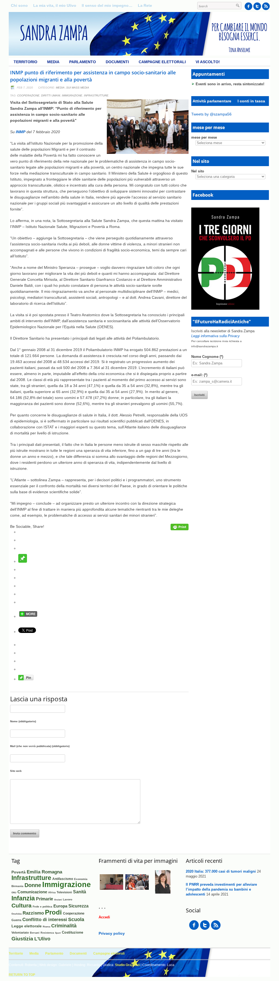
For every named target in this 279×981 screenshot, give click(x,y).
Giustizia (22, 939)
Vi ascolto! (208, 62)
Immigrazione (72, 95)
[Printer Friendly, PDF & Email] (180, 529)
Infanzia (23, 898)
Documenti (117, 62)
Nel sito (197, 171)
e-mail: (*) (199, 375)
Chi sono (19, 5)
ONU (13, 892)
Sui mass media (77, 87)
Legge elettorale (26, 926)
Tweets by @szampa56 (211, 114)
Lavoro (67, 899)
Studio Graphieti (127, 965)
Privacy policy (112, 933)
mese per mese (204, 137)
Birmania (17, 886)
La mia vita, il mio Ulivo (54, 5)
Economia (80, 879)
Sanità (79, 891)
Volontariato (20, 932)
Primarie (44, 899)
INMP (20, 132)
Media (53, 62)
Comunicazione (32, 891)
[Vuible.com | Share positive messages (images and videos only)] (22, 561)
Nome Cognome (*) (207, 357)
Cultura (21, 905)
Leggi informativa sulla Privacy (215, 336)
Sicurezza (78, 906)
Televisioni (64, 892)
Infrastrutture (96, 95)
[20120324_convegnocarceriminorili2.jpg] (111, 892)
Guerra (16, 920)
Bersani (35, 932)
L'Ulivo (42, 939)
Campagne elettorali (162, 62)
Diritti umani (50, 95)
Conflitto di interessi (44, 919)
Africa (52, 892)
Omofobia (16, 914)
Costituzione (72, 932)
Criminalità (64, 925)
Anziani (58, 899)
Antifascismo (62, 879)
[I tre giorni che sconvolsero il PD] (225, 308)
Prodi (53, 912)
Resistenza (47, 932)
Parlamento (82, 62)
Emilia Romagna (44, 872)
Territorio (25, 62)
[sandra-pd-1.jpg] (162, 892)
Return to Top (22, 975)
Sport (58, 933)
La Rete (145, 5)
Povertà (18, 872)
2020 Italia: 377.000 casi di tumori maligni (221, 871)
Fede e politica (42, 906)
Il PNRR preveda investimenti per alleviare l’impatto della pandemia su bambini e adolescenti (221, 889)
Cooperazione (28, 95)
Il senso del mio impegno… (107, 5)
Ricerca (46, 926)
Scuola (76, 919)
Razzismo (33, 913)
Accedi (104, 917)
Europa (60, 906)
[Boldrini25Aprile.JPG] (137, 892)
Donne (33, 885)
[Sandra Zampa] (139, 54)
